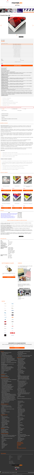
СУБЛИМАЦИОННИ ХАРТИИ (21, 388)
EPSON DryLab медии (20, 366)
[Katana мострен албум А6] (6, 180)
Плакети (19, 423)
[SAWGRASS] (5, 306)
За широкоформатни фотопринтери (6, 385)
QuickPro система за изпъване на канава (7, 438)
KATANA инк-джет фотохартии (21, 358)
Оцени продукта (20, 110)
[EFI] (5, 319)
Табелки (19, 433)
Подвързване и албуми (4, 414)
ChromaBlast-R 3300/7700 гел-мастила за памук (24, 351)
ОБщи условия (11, 462)
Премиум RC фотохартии (21, 359)
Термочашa (3, 446)
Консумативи (3, 413)
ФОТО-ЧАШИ (19, 441)
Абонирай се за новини (21, 298)
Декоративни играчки (4, 444)
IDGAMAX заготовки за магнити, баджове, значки (8, 436)
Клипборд (19, 437)
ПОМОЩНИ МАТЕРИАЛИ (4, 431)
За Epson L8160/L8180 (4, 383)
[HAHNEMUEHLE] (5, 308)
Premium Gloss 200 (17, 203)
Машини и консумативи (5, 426)
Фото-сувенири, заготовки (4, 433)
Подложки (3, 447)
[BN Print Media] (12, 315)
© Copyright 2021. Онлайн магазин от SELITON (17, 474)
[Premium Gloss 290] (17, 25)
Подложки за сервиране (21, 418)
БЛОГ (17, 447)
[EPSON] (12, 304)
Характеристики (4, 120)
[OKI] (12, 333)
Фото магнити (3, 439)
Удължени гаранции (4, 373)
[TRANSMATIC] (5, 326)
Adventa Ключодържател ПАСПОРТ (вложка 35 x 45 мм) (9, 273)
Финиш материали (20, 386)
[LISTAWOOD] (12, 322)
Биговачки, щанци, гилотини (5, 417)
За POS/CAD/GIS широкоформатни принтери (7, 386)
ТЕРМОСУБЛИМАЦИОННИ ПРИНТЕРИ (6, 352)
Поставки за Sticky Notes (21, 428)
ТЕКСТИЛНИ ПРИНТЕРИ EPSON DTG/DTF (6, 355)
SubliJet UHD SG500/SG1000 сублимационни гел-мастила (9, 395)
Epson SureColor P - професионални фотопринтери (8, 358)
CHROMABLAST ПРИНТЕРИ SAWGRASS (6, 368)
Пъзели (19, 421)
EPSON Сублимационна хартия (22, 368)
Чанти (2, 448)
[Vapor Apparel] (12, 310)
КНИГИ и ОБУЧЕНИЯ (20, 442)
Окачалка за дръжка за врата (22, 436)
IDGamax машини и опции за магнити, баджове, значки (9, 435)
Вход (9, 459)
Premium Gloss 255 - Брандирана (6, 203)
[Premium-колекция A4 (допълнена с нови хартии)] (28, 180)
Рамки (2, 442)
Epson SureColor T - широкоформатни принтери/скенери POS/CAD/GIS (8, 362)
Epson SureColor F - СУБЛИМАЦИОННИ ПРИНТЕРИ (7, 359)
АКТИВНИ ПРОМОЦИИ (20, 443)
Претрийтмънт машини (4, 375)
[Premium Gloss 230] (17, 180)
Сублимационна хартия (21, 364)
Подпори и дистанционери (21, 415)
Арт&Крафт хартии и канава (21, 362)
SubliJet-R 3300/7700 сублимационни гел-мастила (8, 398)
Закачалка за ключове (21, 425)
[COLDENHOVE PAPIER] (5, 317)
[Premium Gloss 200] (17, 197)
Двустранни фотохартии (21, 361)
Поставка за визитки (20, 429)
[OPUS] (5, 324)
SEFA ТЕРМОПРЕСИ (3, 430)
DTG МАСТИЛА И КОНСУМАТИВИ (22, 353)
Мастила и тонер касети (4, 377)
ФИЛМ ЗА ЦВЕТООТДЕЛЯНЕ (21, 396)
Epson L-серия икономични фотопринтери (6, 357)
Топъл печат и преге (4, 419)
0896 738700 (17, 5)
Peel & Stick (3, 425)
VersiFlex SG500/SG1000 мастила (6, 393)
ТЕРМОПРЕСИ (3, 428)
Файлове (3, 117)
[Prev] (1, 11)
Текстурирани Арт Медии (21, 371)
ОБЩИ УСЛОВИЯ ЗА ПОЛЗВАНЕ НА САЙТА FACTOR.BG (9, 118)
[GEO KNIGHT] (12, 324)
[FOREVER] (5, 310)
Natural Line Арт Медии (21, 373)
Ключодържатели (4, 440)
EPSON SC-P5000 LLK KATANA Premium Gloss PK (7, 217)
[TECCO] (12, 317)
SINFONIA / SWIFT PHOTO (5, 353)
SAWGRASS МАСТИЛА (4, 392)
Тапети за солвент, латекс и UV (22, 391)
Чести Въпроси (20, 455)
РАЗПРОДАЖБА (19, 444)
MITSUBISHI (19, 394)
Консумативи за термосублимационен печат (23, 393)
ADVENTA (2, 437)
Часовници (19, 420)
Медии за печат (19, 357)
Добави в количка (7, 190)
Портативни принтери (4, 365)
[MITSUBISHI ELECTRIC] (5, 335)
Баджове (3, 441)
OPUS (2, 415)
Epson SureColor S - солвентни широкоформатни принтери (9, 360)
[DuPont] (12, 326)
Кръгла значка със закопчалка (22, 434)
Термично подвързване (5, 423)
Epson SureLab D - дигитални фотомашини (6, 356)
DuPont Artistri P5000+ (20, 352)
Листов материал (20, 414)
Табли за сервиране (20, 419)
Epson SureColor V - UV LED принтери (6, 361)
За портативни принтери (5, 380)
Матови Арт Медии (20, 370)
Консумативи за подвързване (5, 421)
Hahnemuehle (19, 369)
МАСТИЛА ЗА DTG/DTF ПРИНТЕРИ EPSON (7, 387)
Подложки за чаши (20, 417)
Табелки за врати (20, 432)
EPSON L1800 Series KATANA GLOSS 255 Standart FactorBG (9, 213)
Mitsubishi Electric (4, 354)
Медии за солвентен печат (20, 389)
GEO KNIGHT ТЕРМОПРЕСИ (4, 429)
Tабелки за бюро (20, 430)
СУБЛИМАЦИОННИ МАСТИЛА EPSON (6, 388)
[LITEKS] (5, 315)
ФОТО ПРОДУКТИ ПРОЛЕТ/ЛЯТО (21, 448)
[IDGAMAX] (12, 335)
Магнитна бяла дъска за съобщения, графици (24, 435)
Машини (3, 412)
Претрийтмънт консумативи (5, 376)
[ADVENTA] (5, 322)
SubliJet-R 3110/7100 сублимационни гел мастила (8, 396)
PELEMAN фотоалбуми (4, 422)
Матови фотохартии (20, 360)
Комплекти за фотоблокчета (5, 420)
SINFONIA (19, 395)
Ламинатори (3, 418)
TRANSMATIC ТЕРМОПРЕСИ (4, 432)
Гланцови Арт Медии (20, 372)
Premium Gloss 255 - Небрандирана (28, 203)
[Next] (32, 11)
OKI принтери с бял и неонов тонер (6, 369)
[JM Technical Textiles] (12, 313)
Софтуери (2, 372)
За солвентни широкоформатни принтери (7, 389)
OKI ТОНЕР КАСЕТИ (19, 354)
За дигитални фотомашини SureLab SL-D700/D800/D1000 (9, 379)
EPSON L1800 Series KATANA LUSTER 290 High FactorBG (9, 214)
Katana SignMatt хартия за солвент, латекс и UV (24, 392)
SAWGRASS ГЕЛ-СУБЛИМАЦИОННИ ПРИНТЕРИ (7, 367)
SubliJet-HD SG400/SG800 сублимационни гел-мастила (9, 394)
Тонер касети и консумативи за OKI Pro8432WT (24, 356)
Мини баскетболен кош (21, 439)
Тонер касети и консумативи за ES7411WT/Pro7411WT (25, 355)
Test (17, 446)
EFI (17, 397)
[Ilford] (12, 308)
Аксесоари (2, 371)
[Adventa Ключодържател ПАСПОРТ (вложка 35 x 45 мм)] (9, 269)
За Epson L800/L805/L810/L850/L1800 (6, 381)
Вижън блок (3, 443)
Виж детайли (17, 190)
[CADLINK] (12, 328)
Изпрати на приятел (4, 110)
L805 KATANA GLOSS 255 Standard (6, 215)
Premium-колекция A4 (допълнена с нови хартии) (27, 186)
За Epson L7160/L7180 (4, 382)
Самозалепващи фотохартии (21, 363)
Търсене (19, 459)
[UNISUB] (12, 319)
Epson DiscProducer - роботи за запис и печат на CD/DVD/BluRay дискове (7, 364)
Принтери (2, 351)
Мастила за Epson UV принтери (6, 391)
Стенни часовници (4, 445)
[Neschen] (5, 313)
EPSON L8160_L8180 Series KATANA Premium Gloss (8, 216)
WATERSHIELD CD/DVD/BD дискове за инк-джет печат (24, 398)
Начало (10, 455)
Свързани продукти (5, 115)
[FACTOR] (5, 304)
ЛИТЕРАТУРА (19, 445)
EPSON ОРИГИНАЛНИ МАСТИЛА (5, 378)
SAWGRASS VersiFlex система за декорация (6, 366)
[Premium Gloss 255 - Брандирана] (6, 197)
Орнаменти (19, 427)
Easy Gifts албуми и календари (5, 427)
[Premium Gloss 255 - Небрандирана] (28, 197)
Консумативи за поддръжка (5, 370)
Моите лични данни (31, 472)
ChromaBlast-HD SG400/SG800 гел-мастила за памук (8, 397)
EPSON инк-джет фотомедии (21, 367)
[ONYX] (5, 331)
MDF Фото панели (20, 412)
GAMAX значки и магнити (4, 434)
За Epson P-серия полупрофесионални (7, 384)
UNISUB (18, 416)
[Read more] (25, 274)
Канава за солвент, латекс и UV (22, 390)
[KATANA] (12, 306)
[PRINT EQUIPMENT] (5, 333)
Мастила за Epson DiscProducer (6, 390)
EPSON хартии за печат (20, 365)
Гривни (19, 426)
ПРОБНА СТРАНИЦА (12, 463)
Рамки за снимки (20, 422)
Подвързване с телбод (5, 424)
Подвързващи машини (5, 416)
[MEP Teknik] (12, 331)
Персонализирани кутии (21, 438)
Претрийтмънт (3, 374)
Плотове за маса (20, 413)
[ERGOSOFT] (5, 328)
